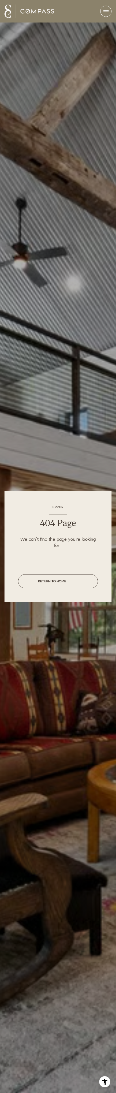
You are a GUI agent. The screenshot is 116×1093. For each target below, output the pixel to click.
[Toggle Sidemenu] (105, 11)
